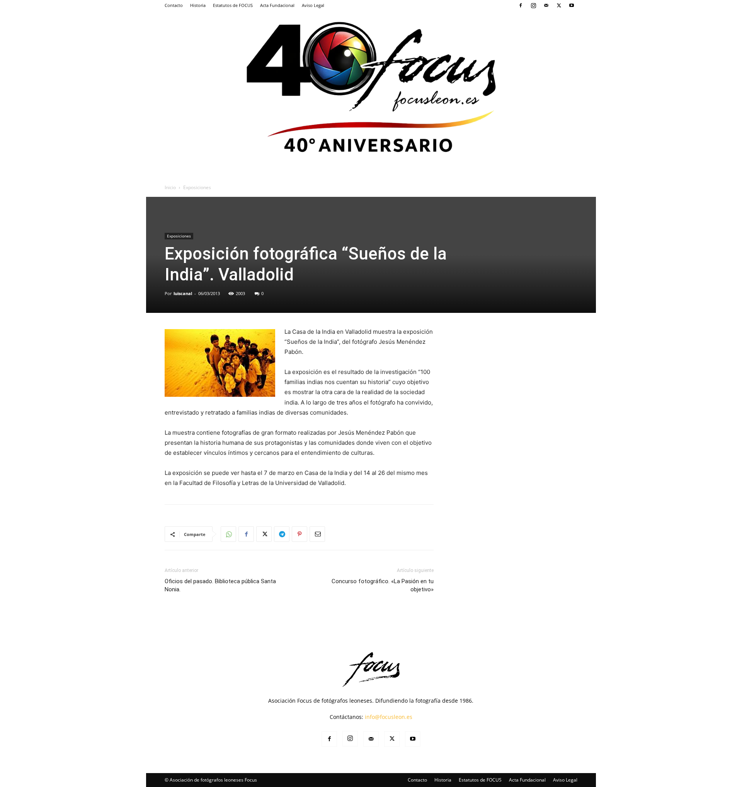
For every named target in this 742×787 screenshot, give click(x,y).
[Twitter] (559, 5)
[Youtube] (571, 5)
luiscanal (183, 293)
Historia (198, 5)
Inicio (170, 187)
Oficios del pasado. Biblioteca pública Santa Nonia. (220, 585)
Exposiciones (179, 236)
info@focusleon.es (388, 716)
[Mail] (546, 5)
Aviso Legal (313, 5)
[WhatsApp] (228, 534)
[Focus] (371, 85)
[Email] (317, 534)
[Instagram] (533, 5)
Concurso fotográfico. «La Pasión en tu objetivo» (383, 585)
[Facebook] (520, 5)
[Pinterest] (299, 534)
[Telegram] (281, 534)
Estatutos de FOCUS (233, 5)
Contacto (174, 5)
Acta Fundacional (277, 5)
